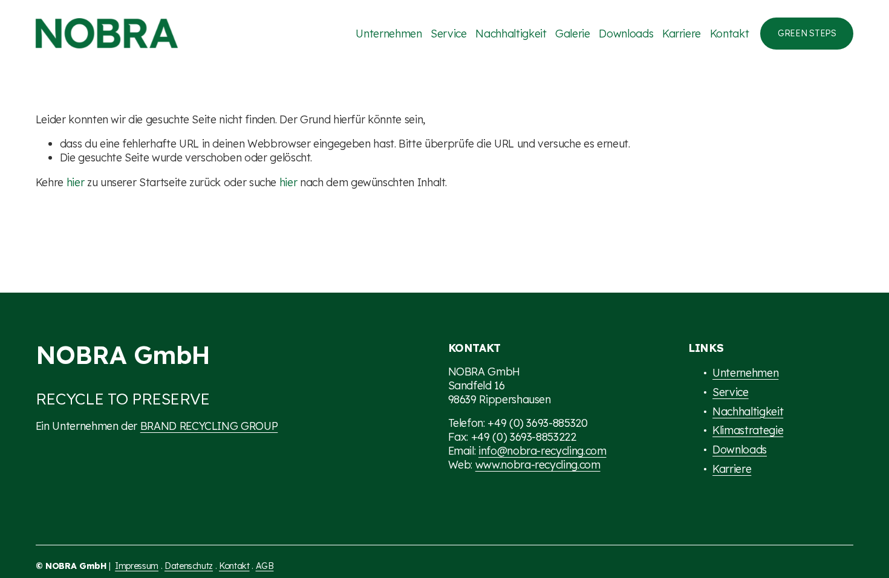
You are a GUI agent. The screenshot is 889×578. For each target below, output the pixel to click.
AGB (265, 565)
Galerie (572, 33)
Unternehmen (389, 33)
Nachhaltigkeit (510, 33)
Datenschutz (188, 565)
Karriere (681, 33)
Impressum (136, 565)
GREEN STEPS (807, 33)
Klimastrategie (747, 430)
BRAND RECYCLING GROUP (209, 425)
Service (449, 33)
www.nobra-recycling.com (538, 464)
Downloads (626, 33)
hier (76, 182)
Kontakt (729, 33)
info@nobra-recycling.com (542, 450)
